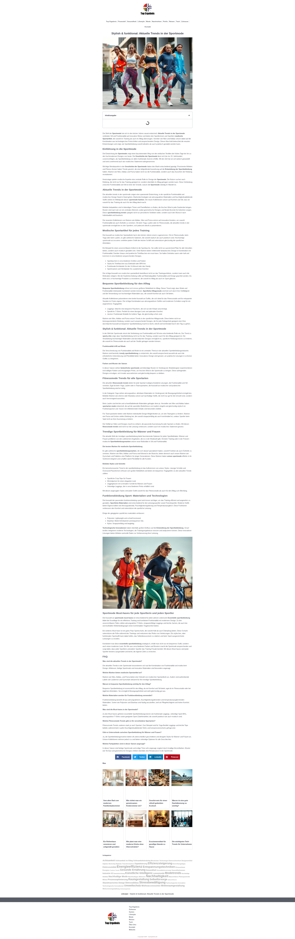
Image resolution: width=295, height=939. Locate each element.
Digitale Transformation (125, 864)
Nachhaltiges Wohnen (137, 877)
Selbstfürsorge (158, 879)
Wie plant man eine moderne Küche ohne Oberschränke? (134, 844)
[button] (189, 115)
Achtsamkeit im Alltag (124, 861)
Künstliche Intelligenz (138, 873)
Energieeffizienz (129, 866)
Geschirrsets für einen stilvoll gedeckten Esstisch (158, 803)
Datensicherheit (175, 861)
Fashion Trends (114, 870)
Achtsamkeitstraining (141, 861)
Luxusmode (158, 873)
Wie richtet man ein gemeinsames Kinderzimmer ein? (134, 803)
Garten (131, 912)
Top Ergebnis (111, 21)
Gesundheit (131, 21)
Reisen (172, 21)
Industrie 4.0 (108, 873)
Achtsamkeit (109, 860)
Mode (148, 21)
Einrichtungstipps (179, 864)
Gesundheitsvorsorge (164, 870)
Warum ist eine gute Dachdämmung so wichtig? (180, 803)
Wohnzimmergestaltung (111, 889)
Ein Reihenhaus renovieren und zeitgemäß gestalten (111, 844)
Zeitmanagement (125, 889)
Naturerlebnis (173, 877)
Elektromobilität (109, 867)
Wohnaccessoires (151, 885)
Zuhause (184, 21)
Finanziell (122, 21)
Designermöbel (186, 861)
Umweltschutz (132, 885)
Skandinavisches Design (114, 883)
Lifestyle (141, 21)
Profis (165, 21)
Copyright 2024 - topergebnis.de (147, 936)
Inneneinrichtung (119, 873)
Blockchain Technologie (159, 861)
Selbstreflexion (172, 879)
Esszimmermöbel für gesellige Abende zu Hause (157, 844)
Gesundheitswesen (178, 870)
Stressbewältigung (152, 882)
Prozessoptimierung (118, 879)
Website (132, 930)
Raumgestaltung (138, 879)
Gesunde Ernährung (132, 869)
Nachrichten (157, 21)
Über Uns (132, 925)
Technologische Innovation (175, 883)
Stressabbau (132, 882)
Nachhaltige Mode (118, 876)
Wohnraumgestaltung (173, 885)
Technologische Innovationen (113, 886)
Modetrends (173, 873)
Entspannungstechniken (159, 866)
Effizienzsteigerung (160, 863)
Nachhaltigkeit (157, 876)
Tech (178, 21)
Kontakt (148, 27)
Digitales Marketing (109, 864)
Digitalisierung (141, 864)
